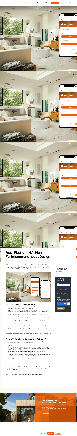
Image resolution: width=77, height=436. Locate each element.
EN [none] (69, 2)
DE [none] (67, 2)
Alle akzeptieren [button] (50, 433)
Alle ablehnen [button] (58, 433)
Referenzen (39, 2)
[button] (16, 3)
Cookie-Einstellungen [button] (43, 433)
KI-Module (46, 2)
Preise (34, 2)
